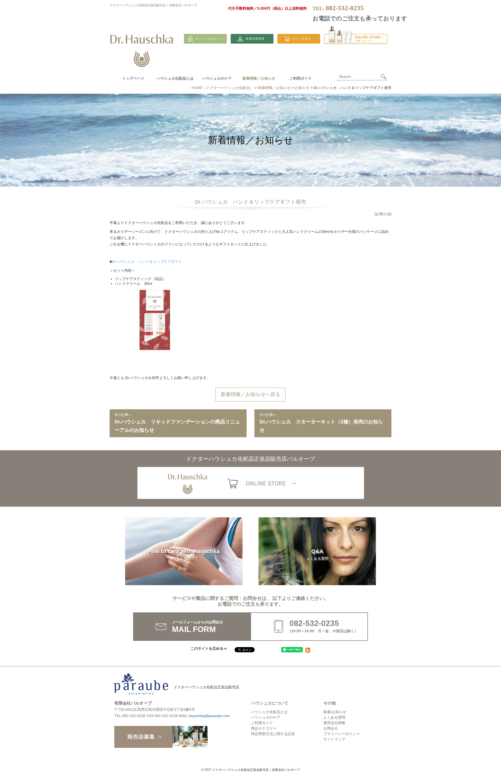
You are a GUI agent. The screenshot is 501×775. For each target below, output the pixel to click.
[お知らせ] (383, 214)
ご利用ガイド (301, 78)
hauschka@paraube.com (209, 716)
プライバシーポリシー (341, 734)
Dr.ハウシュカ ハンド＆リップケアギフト (147, 261)
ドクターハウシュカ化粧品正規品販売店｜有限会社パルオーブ (153, 5)
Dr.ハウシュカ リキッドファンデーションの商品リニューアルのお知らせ (177, 423)
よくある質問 (334, 717)
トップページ (133, 78)
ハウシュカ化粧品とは (175, 78)
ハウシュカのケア (216, 78)
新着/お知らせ (334, 712)
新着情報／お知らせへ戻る (250, 394)
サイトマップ (334, 739)
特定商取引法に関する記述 (273, 734)
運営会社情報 (334, 723)
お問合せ (330, 728)
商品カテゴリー (264, 728)
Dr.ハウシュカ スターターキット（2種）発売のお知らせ (321, 423)
